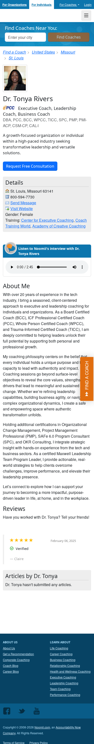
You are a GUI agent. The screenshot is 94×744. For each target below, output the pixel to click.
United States (43, 52)
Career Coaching (61, 654)
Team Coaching (60, 689)
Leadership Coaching (64, 683)
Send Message (23, 202)
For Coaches (68, 4)
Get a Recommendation (18, 654)
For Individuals (42, 4)
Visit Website (21, 208)
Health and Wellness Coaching (70, 671)
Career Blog (11, 671)
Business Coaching (62, 660)
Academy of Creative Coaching (59, 226)
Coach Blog (10, 665)
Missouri (68, 52)
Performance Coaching (65, 695)
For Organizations (14, 4)
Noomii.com (42, 727)
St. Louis (16, 58)
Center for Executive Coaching (47, 220)
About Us (9, 648)
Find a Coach (14, 52)
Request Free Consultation (30, 166)
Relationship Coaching (65, 665)
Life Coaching (59, 648)
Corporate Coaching (16, 660)
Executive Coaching (63, 677)
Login (88, 4)
